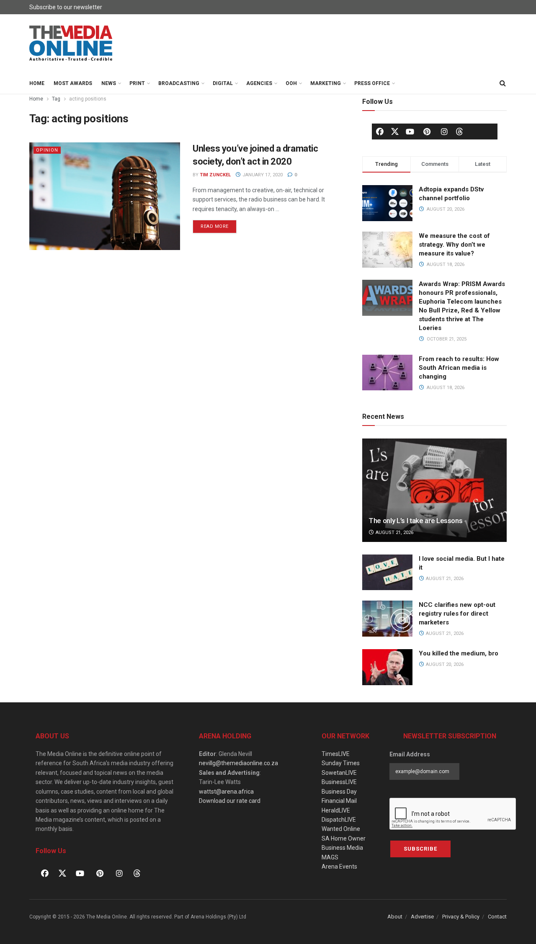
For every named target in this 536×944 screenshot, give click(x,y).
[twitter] (395, 131)
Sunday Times (341, 763)
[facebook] (380, 131)
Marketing (325, 83)
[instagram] (444, 131)
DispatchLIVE (339, 819)
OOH (291, 83)
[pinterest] (427, 131)
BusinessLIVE (339, 782)
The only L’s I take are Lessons (415, 520)
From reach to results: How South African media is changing (459, 367)
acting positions (87, 99)
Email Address (409, 754)
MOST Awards (73, 83)
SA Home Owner (344, 838)
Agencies (259, 83)
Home (36, 83)
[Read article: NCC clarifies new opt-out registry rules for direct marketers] (387, 619)
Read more (219, 224)
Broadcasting (178, 83)
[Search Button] (502, 83)
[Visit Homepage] (71, 44)
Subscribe (420, 849)
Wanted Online (341, 828)
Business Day (339, 791)
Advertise (422, 916)
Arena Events (339, 866)
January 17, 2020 (262, 175)
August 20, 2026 (444, 664)
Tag (56, 99)
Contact (497, 916)
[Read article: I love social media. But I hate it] (387, 573)
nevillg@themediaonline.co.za (238, 763)
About (394, 916)
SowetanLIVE (339, 772)
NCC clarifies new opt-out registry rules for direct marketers (457, 613)
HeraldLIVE (336, 810)
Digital (223, 83)
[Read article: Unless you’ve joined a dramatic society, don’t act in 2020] (104, 196)
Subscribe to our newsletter (65, 7)
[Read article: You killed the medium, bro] (387, 667)
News (108, 83)
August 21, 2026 (393, 532)
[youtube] (410, 131)
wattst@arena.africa (226, 791)
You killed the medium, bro (458, 653)
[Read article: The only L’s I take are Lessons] (434, 490)
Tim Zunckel (215, 175)
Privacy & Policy (460, 916)
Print (137, 83)
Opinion (47, 150)
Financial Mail (339, 800)
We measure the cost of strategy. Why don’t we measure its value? (454, 244)
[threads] (459, 131)
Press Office (372, 83)
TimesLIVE (336, 754)
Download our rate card (229, 800)
